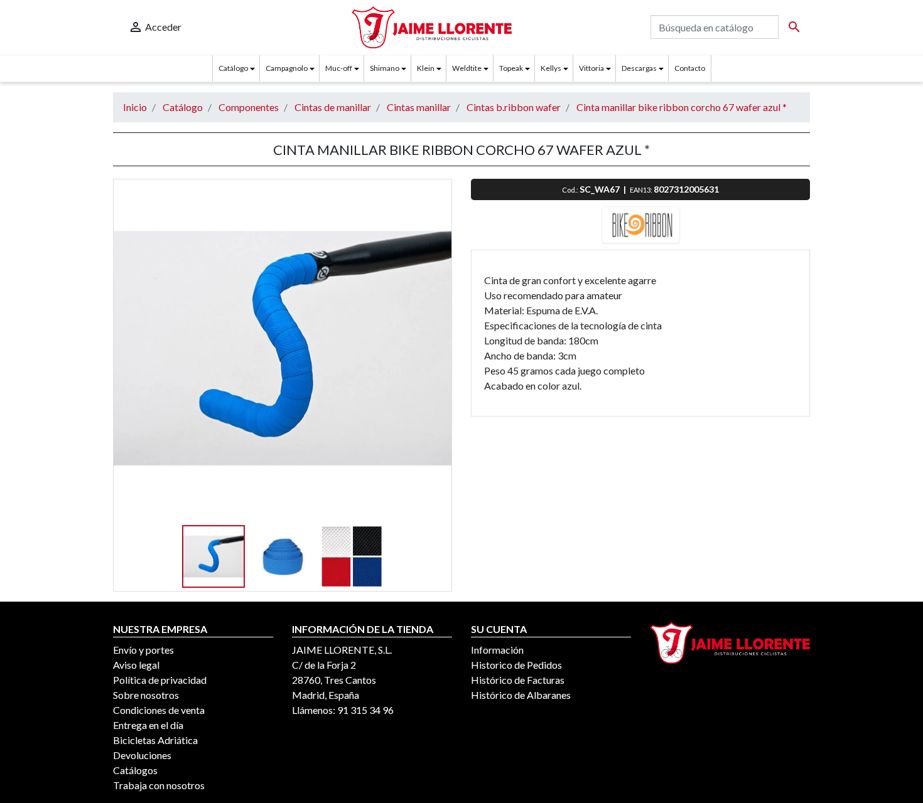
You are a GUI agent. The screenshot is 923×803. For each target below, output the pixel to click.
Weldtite (467, 68)
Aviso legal (136, 665)
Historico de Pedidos (516, 665)
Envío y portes (143, 650)
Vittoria (591, 68)
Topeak (511, 68)
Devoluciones (142, 755)
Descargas (639, 68)
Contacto (689, 68)
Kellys (551, 68)
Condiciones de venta (159, 710)
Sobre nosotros (146, 695)
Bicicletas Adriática (155, 740)
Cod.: (571, 189)
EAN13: (642, 189)
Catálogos (135, 770)
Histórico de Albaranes (521, 695)
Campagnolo (287, 68)
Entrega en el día (148, 725)
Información (497, 650)
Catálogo (233, 68)
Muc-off (338, 68)
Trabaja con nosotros (159, 785)
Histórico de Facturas (517, 680)
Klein (426, 68)
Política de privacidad (160, 680)
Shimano (384, 68)
